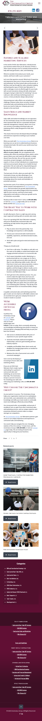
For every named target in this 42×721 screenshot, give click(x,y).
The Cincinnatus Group (24, 141)
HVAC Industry (11, 589)
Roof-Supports (11, 595)
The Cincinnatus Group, (12, 416)
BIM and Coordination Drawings (15, 568)
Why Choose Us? (22, 634)
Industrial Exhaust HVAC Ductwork (16, 592)
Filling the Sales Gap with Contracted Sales (19, 513)
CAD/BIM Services (22, 628)
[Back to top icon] (21, 707)
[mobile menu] (39, 3)
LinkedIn (8, 318)
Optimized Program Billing (22, 678)
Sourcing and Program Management (21, 672)
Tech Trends (10, 599)
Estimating (10, 582)
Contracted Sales (11, 575)
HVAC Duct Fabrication (13, 585)
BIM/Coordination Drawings (22, 669)
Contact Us (14, 202)
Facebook (7, 319)
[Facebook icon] (20, 714)
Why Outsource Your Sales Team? (15, 550)
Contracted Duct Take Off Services (22, 625)
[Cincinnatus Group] (18, 3)
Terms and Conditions (21, 643)
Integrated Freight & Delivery (22, 675)
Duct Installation (11, 578)
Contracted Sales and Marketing (22, 631)
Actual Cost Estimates (22, 666)
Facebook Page (20, 203)
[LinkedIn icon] (22, 714)
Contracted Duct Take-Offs (14, 572)
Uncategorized (11, 602)
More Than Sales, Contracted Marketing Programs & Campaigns (18, 476)
